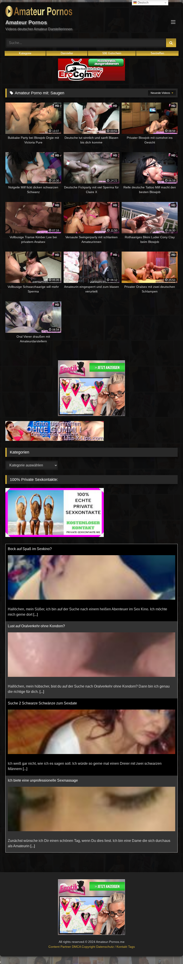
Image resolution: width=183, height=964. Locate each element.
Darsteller (67, 53)
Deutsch (142, 2)
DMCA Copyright (84, 946)
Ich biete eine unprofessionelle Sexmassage (43, 780)
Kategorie (25, 53)
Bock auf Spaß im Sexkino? (30, 549)
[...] (35, 614)
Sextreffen (157, 53)
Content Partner (60, 946)
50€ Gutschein (111, 53)
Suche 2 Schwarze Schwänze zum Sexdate (42, 703)
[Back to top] (169, 950)
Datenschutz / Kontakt (112, 946)
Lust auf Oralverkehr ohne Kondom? (36, 626)
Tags (131, 946)
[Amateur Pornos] (91, 12)
